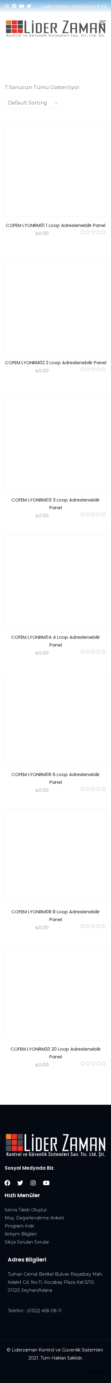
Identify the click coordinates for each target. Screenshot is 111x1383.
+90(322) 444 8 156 (88, 6)
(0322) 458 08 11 (44, 1310)
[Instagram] (7, 6)
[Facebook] (14, 6)
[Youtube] (21, 6)
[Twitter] (29, 6)
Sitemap (95, 1372)
